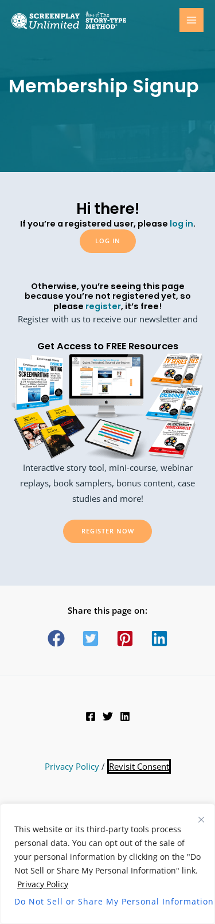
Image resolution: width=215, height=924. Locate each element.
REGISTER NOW (107, 531)
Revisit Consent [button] (139, 766)
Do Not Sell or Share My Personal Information (107, 901)
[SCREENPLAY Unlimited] (68, 20)
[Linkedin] (125, 716)
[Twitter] (108, 716)
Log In (107, 240)
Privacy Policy (42, 884)
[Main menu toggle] (191, 20)
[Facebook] (90, 716)
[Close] (201, 819)
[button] (56, 638)
